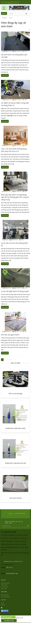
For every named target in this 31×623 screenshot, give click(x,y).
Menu (4, 13)
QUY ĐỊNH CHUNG (20, 513)
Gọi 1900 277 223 (9, 620)
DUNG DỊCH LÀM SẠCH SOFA (15, 428)
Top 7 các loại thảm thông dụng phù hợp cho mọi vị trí (14, 150)
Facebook (10, 513)
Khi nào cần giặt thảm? (10, 335)
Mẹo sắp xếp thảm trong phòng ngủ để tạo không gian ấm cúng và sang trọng (15, 197)
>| (9, 359)
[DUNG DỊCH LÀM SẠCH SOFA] (15, 413)
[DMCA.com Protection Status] (5, 611)
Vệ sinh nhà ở (4, 585)
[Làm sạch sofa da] (15, 483)
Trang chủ (4, 17)
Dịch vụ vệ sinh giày (15, 394)
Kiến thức (3, 604)
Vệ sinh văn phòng (5, 583)
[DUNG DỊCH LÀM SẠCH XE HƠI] (15, 448)
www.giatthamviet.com (8, 561)
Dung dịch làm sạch (5, 596)
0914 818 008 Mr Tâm (12, 573)
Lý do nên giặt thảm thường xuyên (15, 291)
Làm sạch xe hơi (4, 586)
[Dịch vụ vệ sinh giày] (15, 379)
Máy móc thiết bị (4, 595)
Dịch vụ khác (4, 588)
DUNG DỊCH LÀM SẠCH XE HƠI (15, 463)
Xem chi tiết (5, 75)
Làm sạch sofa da (15, 498)
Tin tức (10, 17)
